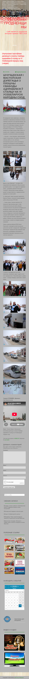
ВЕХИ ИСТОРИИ (11, 1)
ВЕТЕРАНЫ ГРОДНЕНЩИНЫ (15, 23)
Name (4, 465)
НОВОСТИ (16, 438)
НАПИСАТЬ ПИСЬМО (10, 14)
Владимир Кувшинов (21, 71)
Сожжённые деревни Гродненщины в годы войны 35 (12, 12)
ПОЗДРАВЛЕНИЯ (10, 7)
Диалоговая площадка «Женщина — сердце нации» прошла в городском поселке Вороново (14, 522)
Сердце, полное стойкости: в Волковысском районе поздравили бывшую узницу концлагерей (14, 507)
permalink (7, 439)
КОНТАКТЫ (18, 14)
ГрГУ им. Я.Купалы (19, 677)
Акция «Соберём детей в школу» (12, 514)
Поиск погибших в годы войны (13, 3)
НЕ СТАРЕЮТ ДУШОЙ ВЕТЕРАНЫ (15, 10)
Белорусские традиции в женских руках (14, 511)
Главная (4, 1)
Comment (5, 450)
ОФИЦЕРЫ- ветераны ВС (13, 4)
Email (4, 470)
